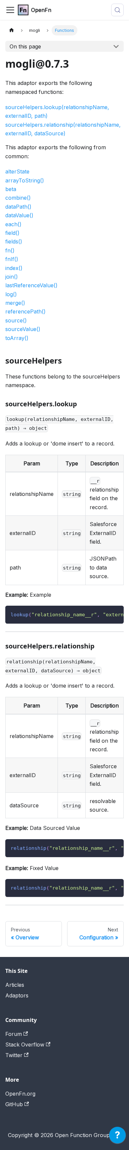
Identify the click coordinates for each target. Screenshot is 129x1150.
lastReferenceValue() (31, 285)
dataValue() (19, 215)
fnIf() (11, 259)
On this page (25, 46)
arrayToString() (24, 180)
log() (11, 294)
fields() (13, 241)
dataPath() (18, 206)
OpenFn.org (20, 1093)
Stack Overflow (24, 1044)
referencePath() (25, 311)
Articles (14, 984)
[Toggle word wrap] (103, 614)
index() (13, 268)
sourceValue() (22, 329)
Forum (13, 1034)
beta (10, 189)
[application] (117, 1136)
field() (12, 233)
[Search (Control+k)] (117, 10)
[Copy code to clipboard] (115, 614)
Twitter (13, 1055)
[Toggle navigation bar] (10, 10)
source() (16, 320)
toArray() (16, 338)
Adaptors (16, 995)
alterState (17, 171)
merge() (15, 303)
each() (13, 224)
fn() (10, 250)
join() (11, 276)
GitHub (14, 1104)
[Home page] (11, 30)
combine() (18, 197)
